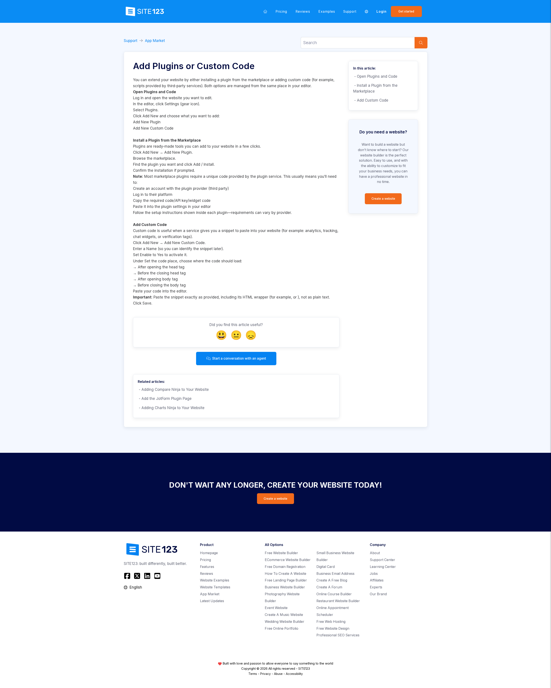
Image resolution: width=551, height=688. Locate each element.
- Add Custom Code (370, 100)
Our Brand (378, 594)
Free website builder (281, 553)
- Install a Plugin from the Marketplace (375, 88)
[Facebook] (128, 575)
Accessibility (294, 674)
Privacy (265, 674)
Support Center (382, 560)
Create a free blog (331, 580)
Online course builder (334, 594)
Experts (376, 587)
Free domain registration (285, 567)
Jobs (374, 574)
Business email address (335, 574)
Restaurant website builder (338, 601)
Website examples (214, 580)
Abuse (278, 674)
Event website (276, 608)
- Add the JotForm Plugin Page (165, 398)
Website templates (215, 587)
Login (381, 11)
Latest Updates (212, 601)
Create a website (383, 198)
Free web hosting (330, 622)
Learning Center (383, 567)
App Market (155, 41)
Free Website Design (332, 628)
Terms (252, 674)
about (375, 553)
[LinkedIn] (147, 575)
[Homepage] (265, 11)
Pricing (281, 11)
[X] (137, 575)
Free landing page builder (286, 580)
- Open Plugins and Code (375, 76)
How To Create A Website (285, 574)
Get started (406, 11)
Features (207, 567)
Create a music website (284, 615)
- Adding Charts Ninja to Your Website (171, 408)
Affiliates (377, 580)
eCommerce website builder (288, 560)
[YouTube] (157, 575)
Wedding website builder (284, 622)
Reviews (303, 11)
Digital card (325, 567)
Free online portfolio (281, 628)
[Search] (421, 42)
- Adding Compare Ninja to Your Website (173, 389)
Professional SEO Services (337, 635)
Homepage (209, 553)
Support (349, 11)
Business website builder (285, 587)
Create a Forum (329, 587)
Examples (326, 11)
